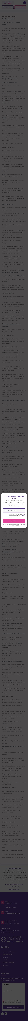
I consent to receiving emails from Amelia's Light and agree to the (17, 516)
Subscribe (14, 521)
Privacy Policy (23, 515)
